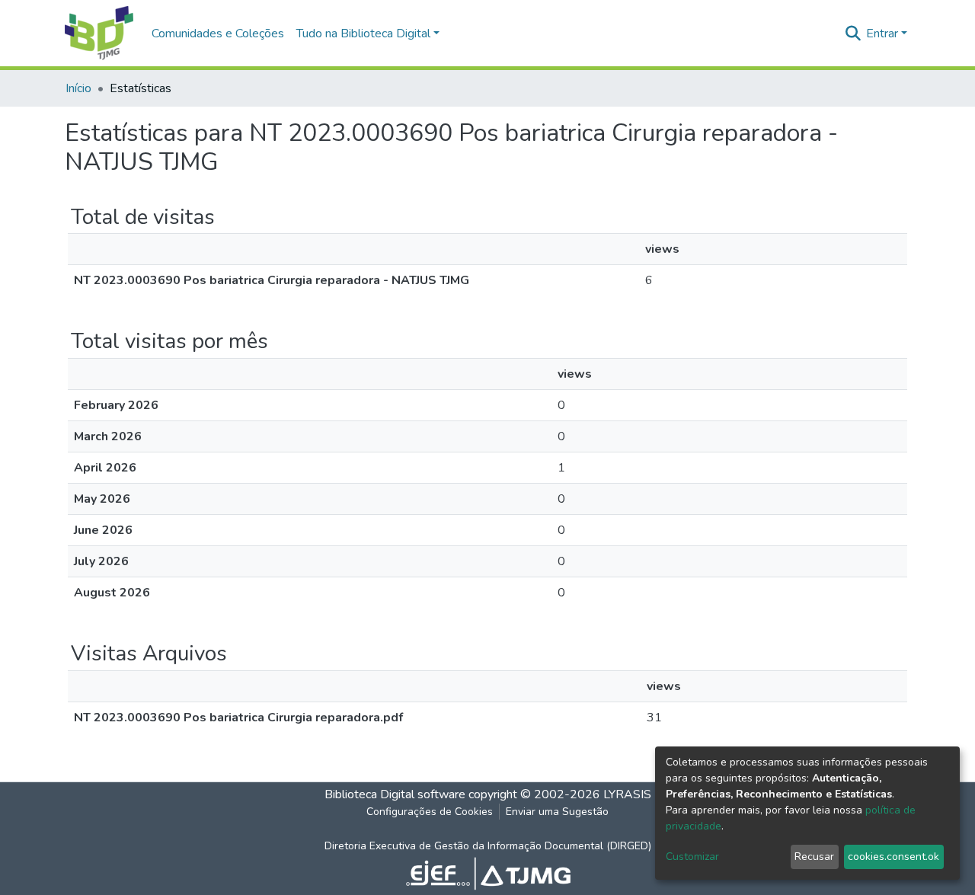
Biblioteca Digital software (394, 794)
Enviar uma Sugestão (557, 811)
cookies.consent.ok (893, 856)
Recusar (814, 856)
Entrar (882, 33)
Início (78, 88)
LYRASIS (627, 794)
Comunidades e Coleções (218, 33)
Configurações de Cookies (429, 811)
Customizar (692, 856)
